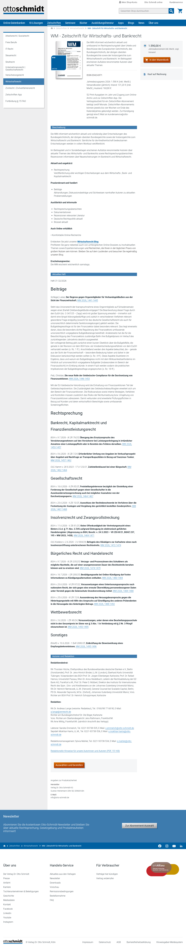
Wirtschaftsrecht (77, 28)
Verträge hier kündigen (107, 874)
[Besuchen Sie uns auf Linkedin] (180, 846)
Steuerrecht (10, 55)
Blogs (131, 22)
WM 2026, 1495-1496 (86, 646)
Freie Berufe (11, 42)
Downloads (55, 882)
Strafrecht (10, 62)
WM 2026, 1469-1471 (84, 535)
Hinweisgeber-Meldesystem (169, 942)
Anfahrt (6, 882)
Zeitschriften (54, 22)
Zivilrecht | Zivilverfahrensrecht (20, 88)
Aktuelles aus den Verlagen (63, 874)
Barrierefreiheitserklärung (139, 942)
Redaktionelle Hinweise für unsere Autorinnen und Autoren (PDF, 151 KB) (85, 751)
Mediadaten (9, 900)
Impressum (87, 942)
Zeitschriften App (13, 94)
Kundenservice (176, 2)
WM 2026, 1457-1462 (61, 460)
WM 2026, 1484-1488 (123, 591)
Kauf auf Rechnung (157, 74)
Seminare (70, 22)
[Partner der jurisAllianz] (163, 869)
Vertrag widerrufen (105, 878)
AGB (119, 942)
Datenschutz (105, 942)
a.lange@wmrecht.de (61, 711)
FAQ (52, 900)
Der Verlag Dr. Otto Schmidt (16, 874)
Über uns (153, 22)
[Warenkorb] (180, 11)
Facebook (8, 909)
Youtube (7, 917)
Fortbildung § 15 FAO (15, 101)
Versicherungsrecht (14, 75)
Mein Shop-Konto (129, 2)
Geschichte (8, 895)
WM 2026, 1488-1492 (104, 604)
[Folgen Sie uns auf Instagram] (167, 846)
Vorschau (54, 887)
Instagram (8, 922)
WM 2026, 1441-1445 (87, 300)
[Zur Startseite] (52, 28)
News (141, 22)
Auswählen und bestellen (69, 765)
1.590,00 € (163, 48)
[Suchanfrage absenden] (171, 11)
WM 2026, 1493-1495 (78, 627)
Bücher (83, 22)
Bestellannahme (57, 895)
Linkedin (7, 913)
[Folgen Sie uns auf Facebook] (160, 846)
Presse (6, 878)
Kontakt (7, 904)
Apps (121, 22)
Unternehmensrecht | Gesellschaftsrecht (15, 68)
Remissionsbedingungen (62, 891)
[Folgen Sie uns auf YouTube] (174, 846)
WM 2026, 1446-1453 (79, 378)
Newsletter (55, 878)
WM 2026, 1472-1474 (110, 545)
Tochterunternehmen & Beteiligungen (21, 891)
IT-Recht (9, 49)
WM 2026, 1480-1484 (112, 578)
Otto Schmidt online (153, 2)
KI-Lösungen (36, 22)
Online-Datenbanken (14, 22)
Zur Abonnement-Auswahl (139, 825)
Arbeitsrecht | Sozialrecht (17, 36)
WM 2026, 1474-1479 (90, 568)
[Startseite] (12, 943)
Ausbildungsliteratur (103, 22)
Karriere (7, 887)
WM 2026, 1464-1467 (83, 496)
